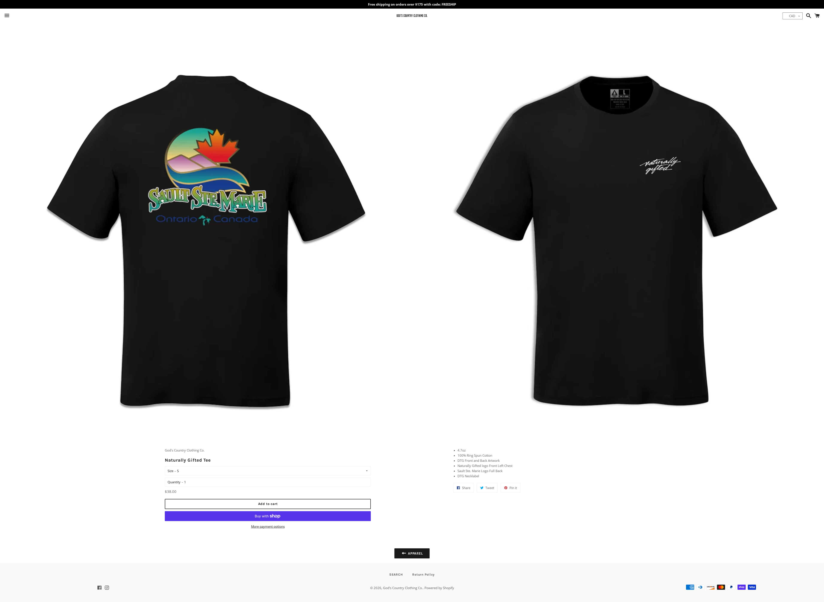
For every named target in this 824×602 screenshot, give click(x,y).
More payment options (268, 526)
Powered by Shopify (439, 588)
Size (170, 471)
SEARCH (396, 574)
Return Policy (423, 574)
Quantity (174, 482)
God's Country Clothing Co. (403, 588)
